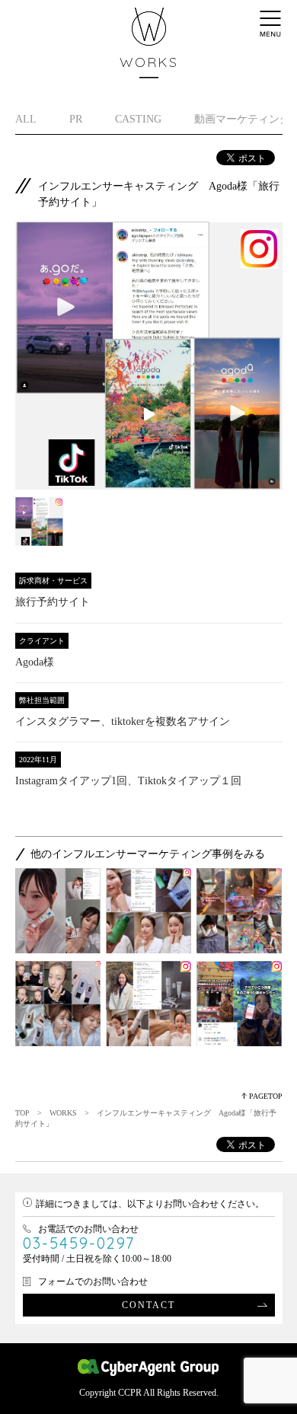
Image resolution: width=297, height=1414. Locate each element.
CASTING (138, 119)
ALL (26, 119)
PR (75, 119)
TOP (22, 1113)
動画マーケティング (242, 119)
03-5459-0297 (79, 1243)
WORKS (63, 1113)
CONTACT (148, 1305)
